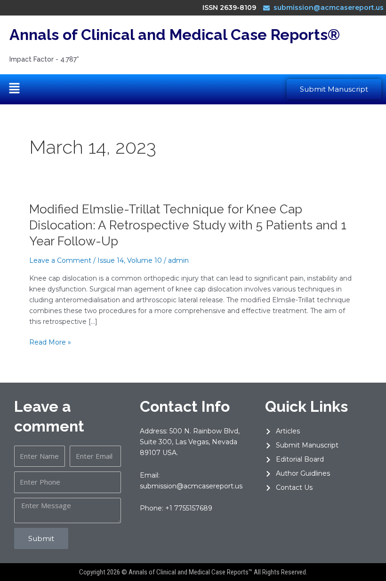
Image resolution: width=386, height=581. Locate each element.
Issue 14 (110, 260)
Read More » (50, 342)
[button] (14, 89)
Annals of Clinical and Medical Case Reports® (174, 34)
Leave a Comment (60, 260)
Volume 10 (144, 260)
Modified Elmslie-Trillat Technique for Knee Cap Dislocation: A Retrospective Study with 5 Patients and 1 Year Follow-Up (187, 225)
